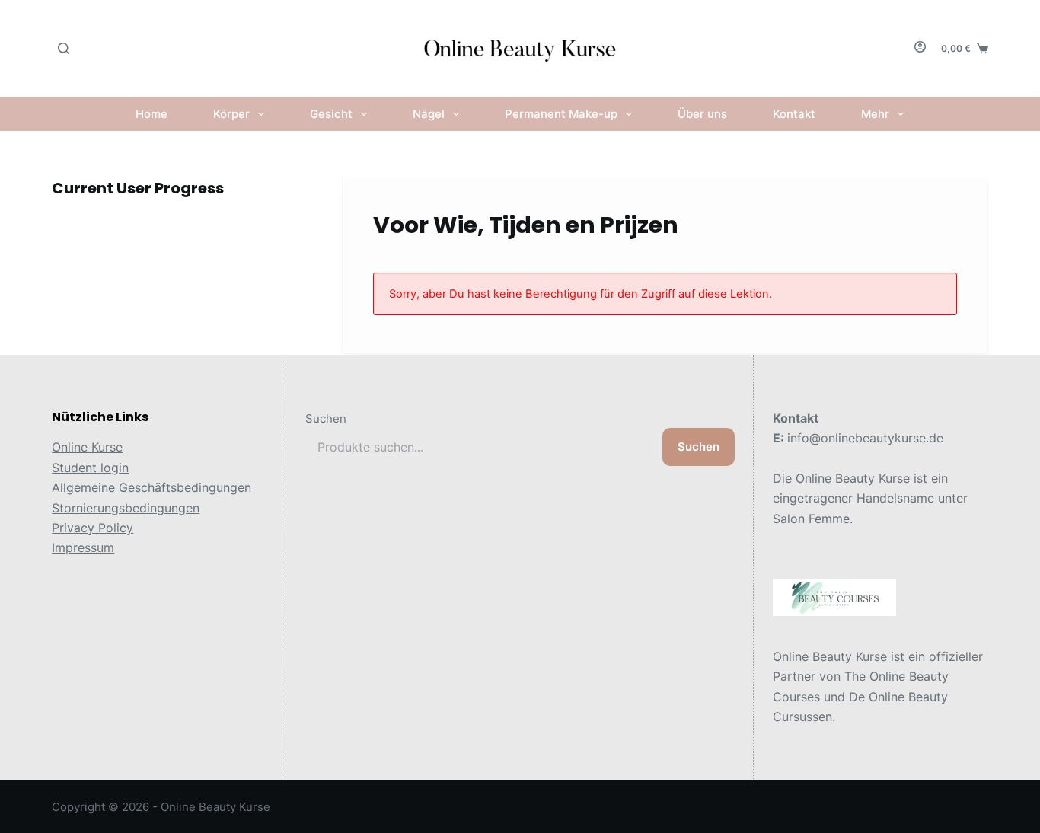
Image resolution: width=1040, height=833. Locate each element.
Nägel (429, 114)
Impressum (83, 547)
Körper (231, 114)
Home (151, 114)
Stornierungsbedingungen (125, 507)
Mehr (875, 114)
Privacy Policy (92, 527)
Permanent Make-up (561, 114)
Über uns (702, 114)
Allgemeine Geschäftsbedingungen (151, 487)
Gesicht (331, 114)
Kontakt (794, 114)
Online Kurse (87, 447)
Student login (90, 467)
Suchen (325, 418)
